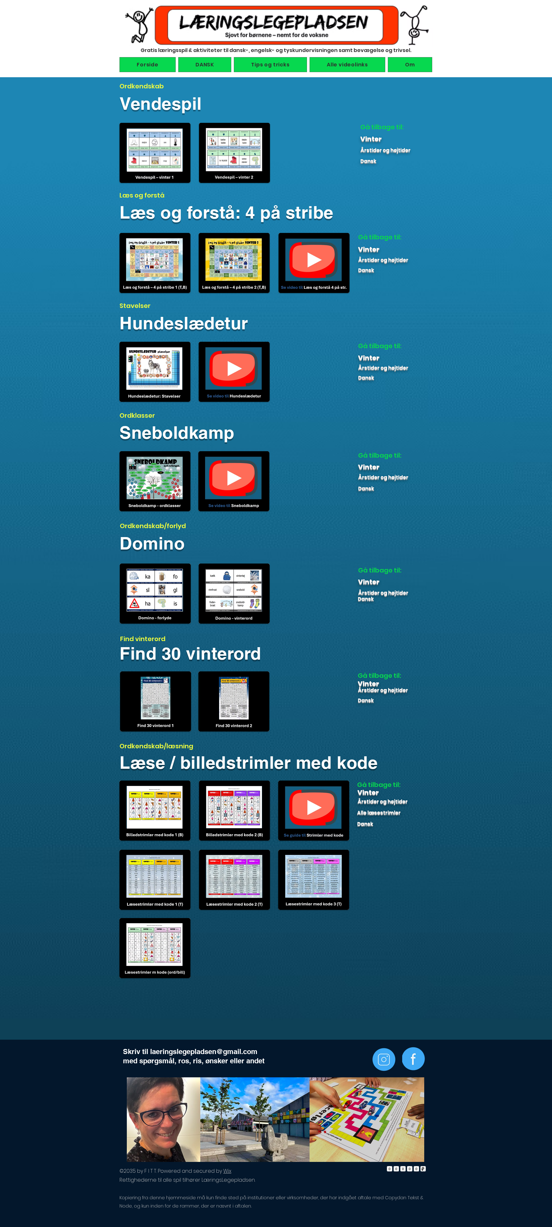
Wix (227, 1171)
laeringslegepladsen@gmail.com (203, 1051)
